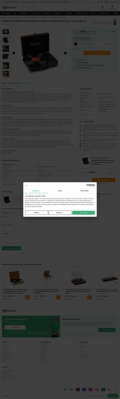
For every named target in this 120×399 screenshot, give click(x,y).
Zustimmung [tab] (35, 190)
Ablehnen (36, 212)
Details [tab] (60, 190)
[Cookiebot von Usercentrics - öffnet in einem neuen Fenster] (88, 185)
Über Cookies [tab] (84, 190)
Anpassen (59, 212)
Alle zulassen (83, 212)
